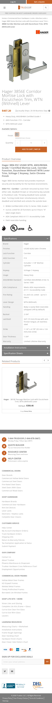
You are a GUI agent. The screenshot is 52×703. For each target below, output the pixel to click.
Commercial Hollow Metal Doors (15, 478)
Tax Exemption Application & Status (17, 543)
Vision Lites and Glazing (12, 603)
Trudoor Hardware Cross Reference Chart (19, 566)
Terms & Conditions (36, 698)
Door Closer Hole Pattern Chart (15, 642)
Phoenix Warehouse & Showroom (16, 563)
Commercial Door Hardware (18, 18)
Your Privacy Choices (20, 698)
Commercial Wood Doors (12, 490)
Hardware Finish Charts (12, 639)
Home (4, 18)
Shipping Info (7, 537)
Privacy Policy (7, 698)
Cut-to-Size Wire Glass (11, 612)
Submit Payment (9, 546)
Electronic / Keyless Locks (12, 514)
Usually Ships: (33, 110)
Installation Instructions (15, 347)
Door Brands (7, 475)
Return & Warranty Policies (13, 540)
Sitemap (5, 701)
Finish (10, 135)
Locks (32, 18)
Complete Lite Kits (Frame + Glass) (16, 606)
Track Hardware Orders (12, 534)
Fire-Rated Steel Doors (11, 484)
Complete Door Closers (11, 517)
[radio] (17, 134)
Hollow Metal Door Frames (13, 580)
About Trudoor (8, 560)
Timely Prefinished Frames (13, 589)
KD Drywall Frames (10, 583)
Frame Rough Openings (12, 632)
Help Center (7, 528)
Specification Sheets (13, 353)
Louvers (5, 616)
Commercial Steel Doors (12, 481)
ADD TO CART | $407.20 (31, 149)
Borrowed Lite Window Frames (15, 592)
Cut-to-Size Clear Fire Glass (13, 609)
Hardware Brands (9, 501)
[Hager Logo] (42, 32)
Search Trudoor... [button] (45, 7)
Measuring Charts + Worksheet (15, 626)
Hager (26, 244)
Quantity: (9, 143)
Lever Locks (6, 511)
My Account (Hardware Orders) (15, 531)
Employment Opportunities (13, 569)
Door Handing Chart (10, 636)
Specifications (10, 238)
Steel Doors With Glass (11, 487)
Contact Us (6, 557)
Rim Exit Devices (9, 507)
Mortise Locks (41, 18)
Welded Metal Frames (11, 586)
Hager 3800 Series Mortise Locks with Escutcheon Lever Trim (24, 21)
